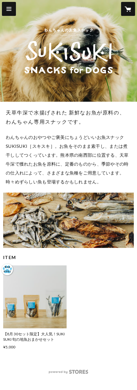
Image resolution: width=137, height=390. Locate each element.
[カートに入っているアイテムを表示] (128, 9)
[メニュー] (9, 9)
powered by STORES (68, 373)
